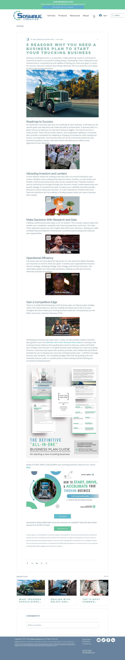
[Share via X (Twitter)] (32, 563)
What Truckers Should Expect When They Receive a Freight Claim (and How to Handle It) (30, 600)
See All (106, 576)
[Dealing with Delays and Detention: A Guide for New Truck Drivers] (62, 588)
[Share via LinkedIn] (37, 563)
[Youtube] (99, 640)
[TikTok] (103, 640)
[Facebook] (108, 640)
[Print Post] (46, 563)
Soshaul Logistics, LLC (37, 639)
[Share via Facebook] (27, 563)
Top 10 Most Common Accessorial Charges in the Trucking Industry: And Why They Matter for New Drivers (93, 600)
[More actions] (97, 39)
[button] (62, 16)
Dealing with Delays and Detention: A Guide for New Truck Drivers (61, 600)
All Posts (20, 26)
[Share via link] (42, 563)
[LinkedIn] (113, 640)
